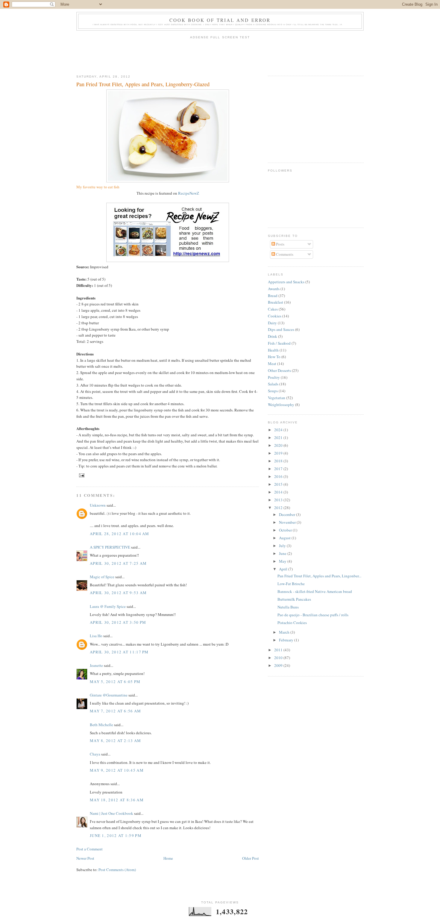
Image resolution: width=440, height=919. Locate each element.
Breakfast (275, 302)
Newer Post (85, 858)
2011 (278, 649)
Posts (279, 244)
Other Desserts (279, 370)
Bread (272, 295)
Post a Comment (89, 849)
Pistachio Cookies (292, 622)
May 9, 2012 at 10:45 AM (117, 770)
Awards (274, 288)
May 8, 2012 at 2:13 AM (115, 740)
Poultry (274, 377)
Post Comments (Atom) (117, 869)
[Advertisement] (220, 55)
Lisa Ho (96, 635)
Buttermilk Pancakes (294, 599)
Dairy (272, 322)
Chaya (95, 754)
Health (273, 350)
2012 (278, 507)
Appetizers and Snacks (286, 281)
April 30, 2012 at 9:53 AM (118, 592)
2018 (278, 461)
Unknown (98, 505)
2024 (278, 429)
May (283, 561)
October (286, 530)
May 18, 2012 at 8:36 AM (117, 800)
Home (168, 858)
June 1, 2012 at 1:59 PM (116, 835)
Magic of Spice (102, 576)
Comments (284, 254)
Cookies (274, 316)
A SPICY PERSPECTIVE (110, 547)
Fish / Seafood (279, 343)
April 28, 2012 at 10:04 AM (119, 533)
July (283, 545)
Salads (273, 384)
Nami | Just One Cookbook (111, 813)
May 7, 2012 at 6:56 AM (115, 711)
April (283, 569)
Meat (272, 363)
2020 (278, 445)
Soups (273, 390)
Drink (272, 336)
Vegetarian (276, 397)
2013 (278, 499)
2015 (278, 484)
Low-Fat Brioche (291, 583)
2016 (278, 476)
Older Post (250, 858)
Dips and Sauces (281, 329)
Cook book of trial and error (220, 20)
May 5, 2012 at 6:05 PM (115, 681)
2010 (278, 657)
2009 (278, 665)
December (287, 514)
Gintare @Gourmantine (109, 695)
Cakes (273, 309)
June (283, 553)
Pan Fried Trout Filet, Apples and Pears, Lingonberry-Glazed (143, 84)
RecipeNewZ (188, 193)
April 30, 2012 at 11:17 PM (119, 652)
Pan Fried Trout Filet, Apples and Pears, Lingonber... (319, 576)
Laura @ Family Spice (108, 606)
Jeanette (96, 665)
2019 (278, 453)
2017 (278, 468)
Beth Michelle (101, 724)
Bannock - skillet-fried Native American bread (314, 591)
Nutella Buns (288, 607)
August (285, 538)
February (286, 640)
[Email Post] (81, 475)
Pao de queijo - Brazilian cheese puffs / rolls (312, 614)
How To (274, 356)
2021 (278, 437)
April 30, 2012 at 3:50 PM (118, 622)
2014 (278, 492)
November (288, 522)
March (284, 632)
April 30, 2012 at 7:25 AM (118, 563)
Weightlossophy (281, 404)
